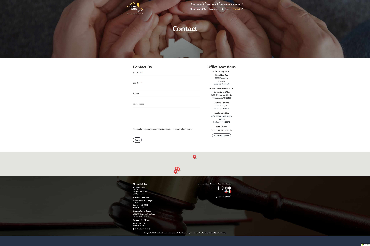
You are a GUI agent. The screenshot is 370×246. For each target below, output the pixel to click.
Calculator (197, 4)
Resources (213, 9)
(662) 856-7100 (139, 207)
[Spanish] (229, 192)
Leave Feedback (221, 135)
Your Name (137, 73)
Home (193, 9)
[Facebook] (218, 188)
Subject (136, 93)
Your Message (138, 104)
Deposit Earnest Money (230, 4)
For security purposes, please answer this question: (152, 129)
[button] (179, 169)
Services (225, 9)
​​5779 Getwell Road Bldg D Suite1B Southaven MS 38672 (221, 119)
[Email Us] (229, 188)
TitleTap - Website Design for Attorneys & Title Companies (192, 233)
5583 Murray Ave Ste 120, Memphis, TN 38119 (221, 81)
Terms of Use (222, 233)
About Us (201, 9)
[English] (226, 192)
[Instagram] (226, 188)
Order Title (211, 4)
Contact (236, 9)
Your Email (137, 83)
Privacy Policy (213, 233)
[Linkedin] (222, 188)
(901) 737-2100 (139, 194)
